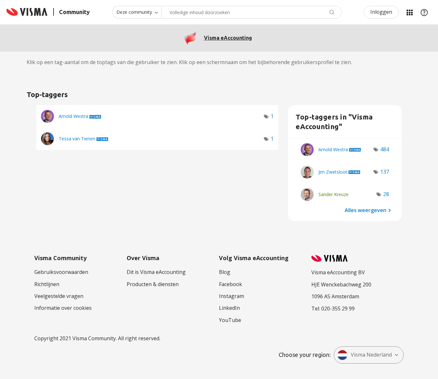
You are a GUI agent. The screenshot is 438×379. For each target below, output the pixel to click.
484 (384, 149)
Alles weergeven (365, 209)
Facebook (230, 284)
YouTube (230, 320)
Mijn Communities (409, 12)
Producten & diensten (153, 284)
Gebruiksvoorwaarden (61, 272)
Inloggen (381, 11)
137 (384, 171)
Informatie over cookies (63, 307)
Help (424, 12)
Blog (224, 272)
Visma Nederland (371, 354)
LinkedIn (229, 307)
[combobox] (252, 12)
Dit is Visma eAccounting (156, 272)
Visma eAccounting (228, 38)
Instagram (231, 296)
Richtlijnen (46, 284)
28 (386, 194)
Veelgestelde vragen (58, 296)
